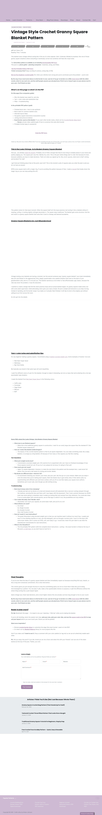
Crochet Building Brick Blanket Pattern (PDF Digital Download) (16, 804)
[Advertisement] (51, 262)
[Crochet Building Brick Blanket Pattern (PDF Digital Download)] (6, 804)
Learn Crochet (17, 20)
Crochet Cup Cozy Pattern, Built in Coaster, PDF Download (42, 804)
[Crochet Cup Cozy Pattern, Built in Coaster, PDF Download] (30, 804)
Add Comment (26, 667)
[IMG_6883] (17, 331)
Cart (94, 20)
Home (8, 20)
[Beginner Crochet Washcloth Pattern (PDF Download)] (55, 804)
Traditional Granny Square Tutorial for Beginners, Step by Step (43, 721)
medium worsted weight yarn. (59, 357)
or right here (27, 529)
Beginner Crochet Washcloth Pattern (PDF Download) (66, 804)
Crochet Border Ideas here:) (72, 120)
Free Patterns (27, 27)
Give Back (39, 20)
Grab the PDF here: (41, 133)
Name (24, 661)
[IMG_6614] (17, 308)
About (78, 20)
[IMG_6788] (17, 319)
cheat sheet (75, 79)
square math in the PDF (79, 617)
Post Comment (27, 687)
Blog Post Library (52, 20)
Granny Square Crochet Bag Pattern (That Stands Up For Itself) (43, 705)
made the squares (30, 152)
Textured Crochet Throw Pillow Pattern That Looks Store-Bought (44, 713)
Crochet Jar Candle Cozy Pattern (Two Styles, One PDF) (91, 804)
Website (65, 661)
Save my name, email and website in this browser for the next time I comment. (42, 682)
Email (45, 661)
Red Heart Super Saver (33, 379)
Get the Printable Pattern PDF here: (22, 68)
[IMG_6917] (17, 343)
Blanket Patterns (17, 27)
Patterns (29, 20)
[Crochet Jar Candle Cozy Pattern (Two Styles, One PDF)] (79, 804)
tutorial (74, 169)
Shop (72, 20)
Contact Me (87, 20)
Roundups (64, 20)
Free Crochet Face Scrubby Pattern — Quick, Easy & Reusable (42, 730)
